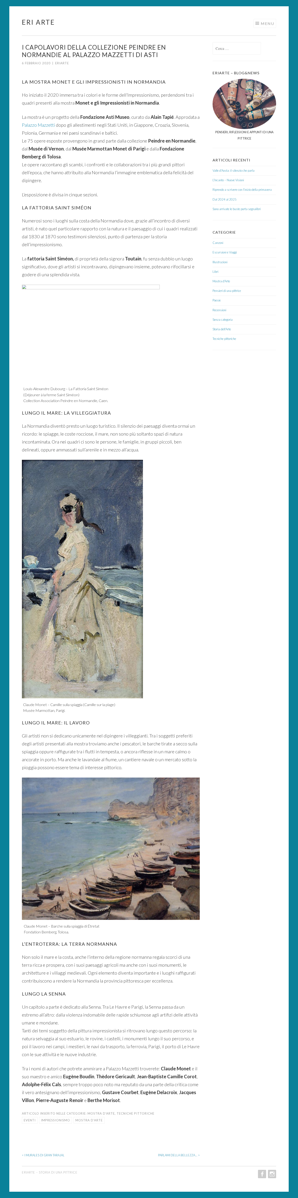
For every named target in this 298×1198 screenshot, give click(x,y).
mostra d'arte (89, 1120)
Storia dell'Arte (222, 329)
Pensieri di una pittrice (227, 291)
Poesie (217, 300)
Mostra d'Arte (101, 1113)
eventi (30, 1120)
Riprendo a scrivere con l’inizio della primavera (242, 189)
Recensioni (219, 310)
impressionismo (55, 1120)
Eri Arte (38, 22)
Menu (267, 23)
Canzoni (218, 243)
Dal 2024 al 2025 (225, 199)
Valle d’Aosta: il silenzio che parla (233, 170)
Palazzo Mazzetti (38, 125)
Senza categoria (223, 319)
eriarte (62, 63)
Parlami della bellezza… (179, 1155)
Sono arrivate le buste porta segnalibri (237, 209)
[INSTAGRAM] (271, 1174)
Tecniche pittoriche (135, 1113)
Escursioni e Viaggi (225, 252)
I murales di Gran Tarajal (43, 1155)
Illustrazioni (220, 262)
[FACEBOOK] (261, 1174)
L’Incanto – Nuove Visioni (228, 180)
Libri (215, 271)
